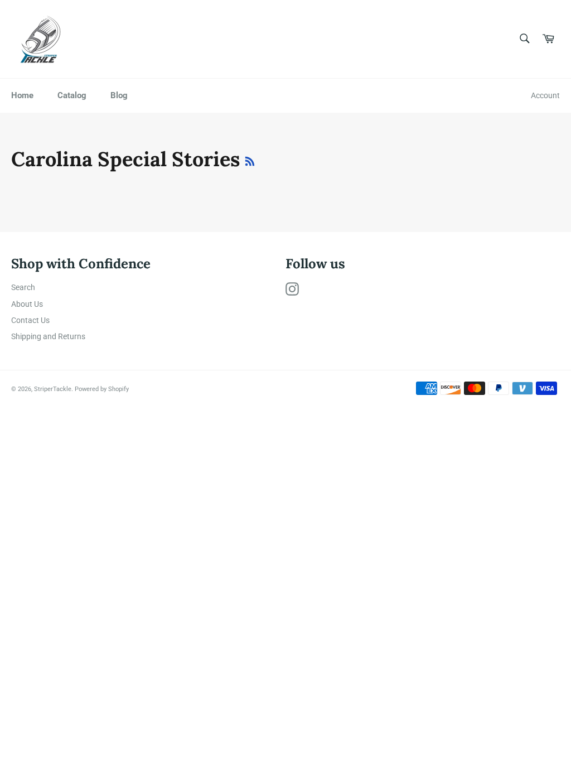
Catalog (71, 95)
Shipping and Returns (48, 336)
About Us (27, 304)
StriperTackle (52, 389)
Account (545, 95)
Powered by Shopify (102, 389)
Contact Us (30, 320)
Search (23, 287)
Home (22, 95)
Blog (119, 95)
